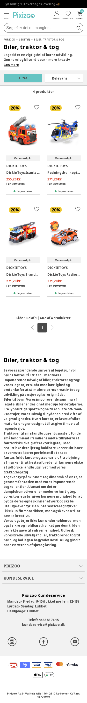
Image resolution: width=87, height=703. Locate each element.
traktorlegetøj (16, 472)
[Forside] (24, 15)
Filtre (23, 78)
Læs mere (11, 65)
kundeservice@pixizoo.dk (43, 624)
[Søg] (78, 27)
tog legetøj (22, 496)
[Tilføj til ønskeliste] (37, 107)
